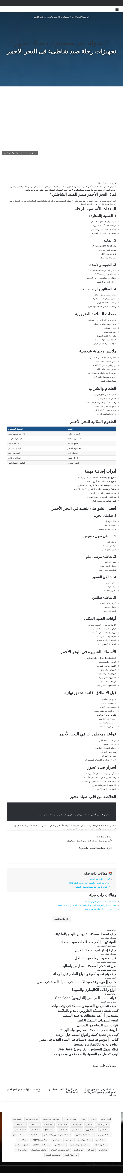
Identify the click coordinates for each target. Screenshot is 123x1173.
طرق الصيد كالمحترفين (106, 946)
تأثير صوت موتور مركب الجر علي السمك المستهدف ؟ (89, 840)
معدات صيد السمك (108, 1002)
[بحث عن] (6, 10)
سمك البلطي (20, 1124)
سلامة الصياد (34, 1124)
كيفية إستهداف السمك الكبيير (95, 950)
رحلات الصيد (60, 918)
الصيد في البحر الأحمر (51, 1119)
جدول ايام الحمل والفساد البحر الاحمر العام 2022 (89, 883)
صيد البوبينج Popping (40, 1140)
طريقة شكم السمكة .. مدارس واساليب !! (86, 966)
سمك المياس (101, 1140)
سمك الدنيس (35, 1129)
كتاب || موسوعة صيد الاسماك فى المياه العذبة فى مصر (77, 982)
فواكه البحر (103, 1150)
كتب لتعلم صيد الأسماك (60, 1150)
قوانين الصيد (78, 1150)
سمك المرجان (18, 1134)
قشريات (91, 1150)
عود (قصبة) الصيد (21, 1145)
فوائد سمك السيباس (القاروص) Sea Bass (85, 998)
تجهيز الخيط (76, 1124)
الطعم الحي (16, 1119)
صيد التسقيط (22, 1140)
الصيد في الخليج (32, 1119)
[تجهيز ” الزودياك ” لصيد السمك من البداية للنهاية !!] (61, 1086)
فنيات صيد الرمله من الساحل (95, 958)
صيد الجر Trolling (101, 1145)
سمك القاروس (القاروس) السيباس (57, 1134)
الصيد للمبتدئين (110, 978)
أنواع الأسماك (110, 930)
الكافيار (89, 1124)
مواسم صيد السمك (53, 1155)
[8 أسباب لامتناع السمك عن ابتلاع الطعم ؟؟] (23, 1086)
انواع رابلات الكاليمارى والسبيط (94, 990)
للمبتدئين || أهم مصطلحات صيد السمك (88, 942)
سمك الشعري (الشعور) (84, 1134)
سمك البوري (90, 1129)
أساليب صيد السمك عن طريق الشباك (100, 901)
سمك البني (104, 1129)
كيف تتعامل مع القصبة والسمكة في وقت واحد (83, 1006)
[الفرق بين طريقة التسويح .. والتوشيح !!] (41, 857)
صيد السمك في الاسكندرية (80, 1145)
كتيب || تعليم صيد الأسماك (99, 879)
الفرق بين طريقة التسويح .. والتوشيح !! (95, 848)
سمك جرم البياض (84, 1140)
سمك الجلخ (49, 1129)
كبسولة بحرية (75, 17)
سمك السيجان (20, 1129)
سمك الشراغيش (104, 1134)
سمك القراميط (33, 1134)
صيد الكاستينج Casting (41, 1145)
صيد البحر (56, 1140)
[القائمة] (117, 10)
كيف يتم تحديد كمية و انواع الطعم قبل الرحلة (84, 974)
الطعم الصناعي (102, 1124)
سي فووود (69, 1140)
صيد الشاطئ (60, 1145)
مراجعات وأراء (21, 1150)
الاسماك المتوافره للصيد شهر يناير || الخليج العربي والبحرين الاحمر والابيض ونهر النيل (99, 1092)
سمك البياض (76, 1129)
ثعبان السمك (62, 1124)
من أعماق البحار (71, 1155)
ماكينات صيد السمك (38, 1150)
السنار (83, 1119)
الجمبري (93, 1119)
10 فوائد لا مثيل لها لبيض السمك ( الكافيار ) (92, 887)
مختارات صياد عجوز (42, 43)
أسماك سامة (106, 1119)
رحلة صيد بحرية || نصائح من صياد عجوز (100, 909)
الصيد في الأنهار (70, 1119)
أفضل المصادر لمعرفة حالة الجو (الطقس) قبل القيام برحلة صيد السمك (86, 905)
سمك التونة (62, 1129)
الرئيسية (85, 17)
